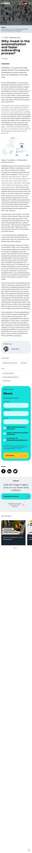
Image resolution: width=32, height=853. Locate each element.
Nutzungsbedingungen (9, 448)
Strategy (24, 363)
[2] (14, 210)
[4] (29, 308)
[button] (14, 548)
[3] (13, 264)
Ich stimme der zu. (17, 439)
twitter (15, 471)
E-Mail (5, 418)
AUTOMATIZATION (8, 373)
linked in (9, 471)
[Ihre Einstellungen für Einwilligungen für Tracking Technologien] (29, 850)
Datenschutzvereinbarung (16, 440)
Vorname (6, 402)
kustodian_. (17, 335)
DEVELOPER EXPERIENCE (10, 377)
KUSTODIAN (6, 381)
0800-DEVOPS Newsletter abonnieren (16, 428)
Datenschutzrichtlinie (17, 447)
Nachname (7, 410)
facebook (3, 471)
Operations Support (10, 363)
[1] (25, 112)
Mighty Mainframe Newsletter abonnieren (17, 433)
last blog (24, 83)
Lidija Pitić (15, 349)
